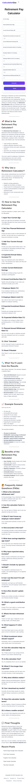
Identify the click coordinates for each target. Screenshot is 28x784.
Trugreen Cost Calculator (9, 757)
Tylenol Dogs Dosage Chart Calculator (13, 750)
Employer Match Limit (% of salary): (11, 58)
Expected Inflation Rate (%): (9, 69)
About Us (6, 778)
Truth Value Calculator (9, 754)
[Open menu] (21, 2)
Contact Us (13, 778)
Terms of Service (17, 780)
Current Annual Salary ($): (9, 30)
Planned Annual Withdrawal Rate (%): (12, 75)
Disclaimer (9, 780)
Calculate (14, 83)
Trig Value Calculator (8, 765)
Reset (14, 88)
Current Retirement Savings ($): (10, 41)
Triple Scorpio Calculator (9, 761)
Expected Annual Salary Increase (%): (12, 35)
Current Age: (6, 19)
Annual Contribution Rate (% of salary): (12, 47)
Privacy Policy (20, 778)
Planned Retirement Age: (9, 24)
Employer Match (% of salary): (10, 52)
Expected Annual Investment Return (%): (12, 64)
